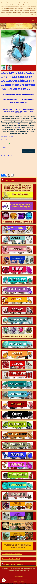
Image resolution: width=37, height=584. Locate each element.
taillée (14, 168)
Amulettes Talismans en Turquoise (20, 129)
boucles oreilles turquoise (8, 165)
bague (19, 168)
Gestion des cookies (18, 581)
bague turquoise (17, 162)
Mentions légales (18, 576)
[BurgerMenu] (33, 19)
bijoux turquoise (13, 159)
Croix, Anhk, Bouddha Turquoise (19, 125)
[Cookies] (4, 580)
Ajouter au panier (28, 151)
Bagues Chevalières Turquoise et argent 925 (16, 116)
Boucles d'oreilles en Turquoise (18, 122)
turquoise (4, 159)
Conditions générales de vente (18, 579)
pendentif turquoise (22, 165)
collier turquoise (23, 159)
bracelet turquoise (6, 162)
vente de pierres (6, 168)
